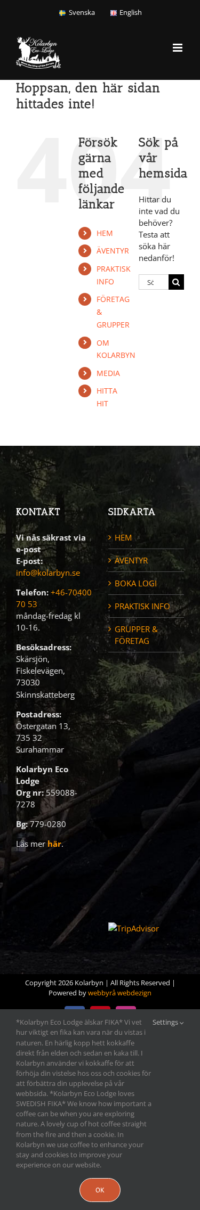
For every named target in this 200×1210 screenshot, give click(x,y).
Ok (100, 1190)
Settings (166, 1022)
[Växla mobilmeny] (178, 47)
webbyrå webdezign (119, 993)
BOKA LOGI (136, 583)
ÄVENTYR (113, 251)
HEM (105, 233)
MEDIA (108, 373)
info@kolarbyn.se (48, 572)
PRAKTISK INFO (142, 606)
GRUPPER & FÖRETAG (136, 635)
